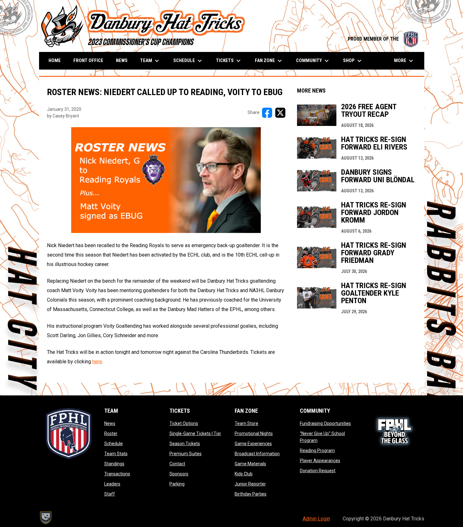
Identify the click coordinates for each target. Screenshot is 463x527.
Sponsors (178, 473)
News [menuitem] (122, 60)
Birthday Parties (250, 493)
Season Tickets (184, 443)
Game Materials (250, 463)
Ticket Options (183, 423)
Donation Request (317, 470)
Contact (177, 463)
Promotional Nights (254, 433)
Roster (110, 433)
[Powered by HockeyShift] (45, 518)
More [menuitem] (404, 61)
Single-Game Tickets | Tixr (195, 433)
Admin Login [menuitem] (316, 519)
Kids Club (244, 473)
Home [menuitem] (55, 60)
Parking (177, 483)
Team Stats (116, 453)
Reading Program (317, 450)
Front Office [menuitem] (88, 60)
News (109, 423)
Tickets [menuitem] (229, 61)
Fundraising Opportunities (325, 423)
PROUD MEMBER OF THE (383, 39)
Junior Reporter (250, 483)
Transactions (117, 473)
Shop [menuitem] (353, 61)
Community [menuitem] (313, 61)
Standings (114, 463)
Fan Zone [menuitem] (269, 61)
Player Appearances (320, 460)
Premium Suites (185, 453)
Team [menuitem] (150, 61)
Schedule (113, 443)
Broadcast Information (257, 453)
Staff (109, 493)
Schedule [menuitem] (188, 61)
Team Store (246, 423)
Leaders (112, 483)
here (97, 362)
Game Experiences (253, 443)
